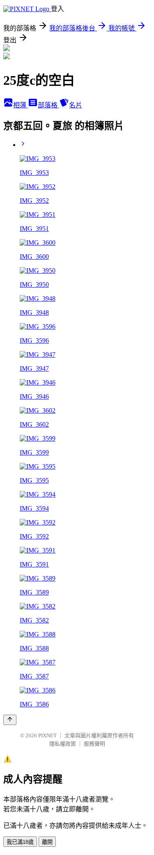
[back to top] (9, 720)
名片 (75, 105)
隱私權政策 (62, 744)
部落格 (48, 105)
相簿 (20, 105)
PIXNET (47, 735)
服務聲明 (94, 744)
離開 (47, 842)
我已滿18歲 (20, 842)
